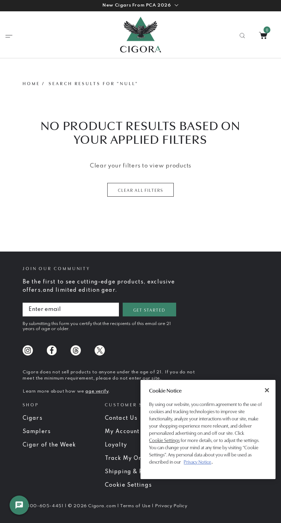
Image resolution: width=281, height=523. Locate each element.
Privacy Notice (197, 461)
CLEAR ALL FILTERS (140, 190)
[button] (140, 5)
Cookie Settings (164, 440)
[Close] (266, 390)
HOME (31, 83)
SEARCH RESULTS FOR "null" (93, 83)
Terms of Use (136, 506)
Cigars (32, 418)
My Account (122, 431)
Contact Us (121, 418)
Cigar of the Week (49, 445)
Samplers (37, 431)
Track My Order (128, 458)
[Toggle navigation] (8, 36)
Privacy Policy (171, 506)
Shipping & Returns (133, 472)
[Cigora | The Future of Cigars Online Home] (140, 34)
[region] (208, 429)
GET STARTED (149, 309)
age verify (96, 391)
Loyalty (116, 445)
